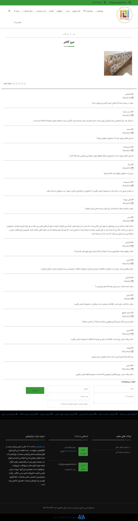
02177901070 (97, 2)
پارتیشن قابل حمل (122, 447)
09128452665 (70, 451)
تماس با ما (17, 22)
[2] (16, 83)
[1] (14, 83)
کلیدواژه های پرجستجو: (128, 414)
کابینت (51, 11)
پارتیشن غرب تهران (8, 414)
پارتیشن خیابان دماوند (107, 414)
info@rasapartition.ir (118, 2)
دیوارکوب (59, 11)
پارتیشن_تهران (45, 414)
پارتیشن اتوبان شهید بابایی (65, 414)
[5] (24, 83)
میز (68, 11)
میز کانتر (66, 34)
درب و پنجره (41, 11)
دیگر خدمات (28, 11)
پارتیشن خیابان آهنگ (28, 414)
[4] (22, 83)
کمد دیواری (76, 11)
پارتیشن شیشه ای (122, 452)
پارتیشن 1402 (88, 11)
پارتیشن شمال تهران (87, 414)
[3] (19, 83)
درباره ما (16, 11)
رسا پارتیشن (40, 446)
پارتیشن (100, 11)
